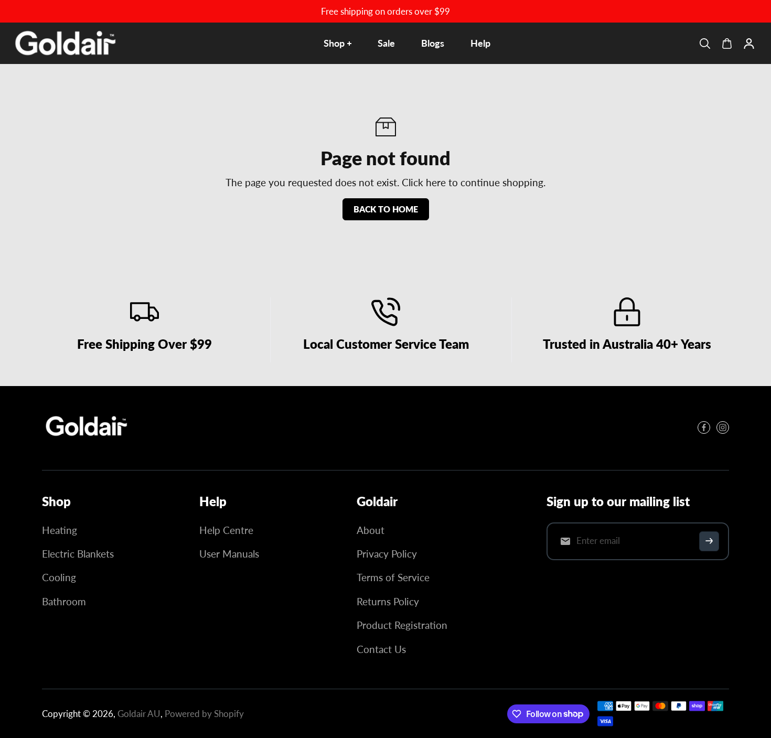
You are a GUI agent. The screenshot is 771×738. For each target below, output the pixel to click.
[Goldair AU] (65, 43)
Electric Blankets (78, 554)
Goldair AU (138, 713)
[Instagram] (722, 427)
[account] (749, 43)
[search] (704, 43)
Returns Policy (388, 601)
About (370, 530)
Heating (59, 530)
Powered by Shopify (204, 713)
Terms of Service (393, 577)
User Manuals (229, 554)
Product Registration (402, 625)
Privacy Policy (387, 554)
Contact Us (381, 649)
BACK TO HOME (386, 209)
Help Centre (226, 530)
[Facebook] (704, 427)
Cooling (59, 577)
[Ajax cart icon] (726, 43)
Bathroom (64, 601)
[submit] (709, 541)
